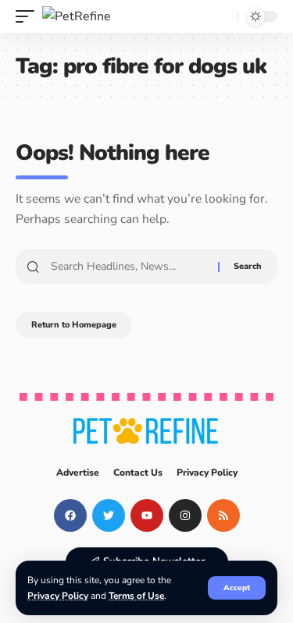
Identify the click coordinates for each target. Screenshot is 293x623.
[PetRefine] (76, 16)
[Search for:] (128, 267)
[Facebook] (70, 515)
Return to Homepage (73, 325)
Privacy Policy (57, 595)
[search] (222, 16)
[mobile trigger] (29, 16)
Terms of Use (136, 595)
